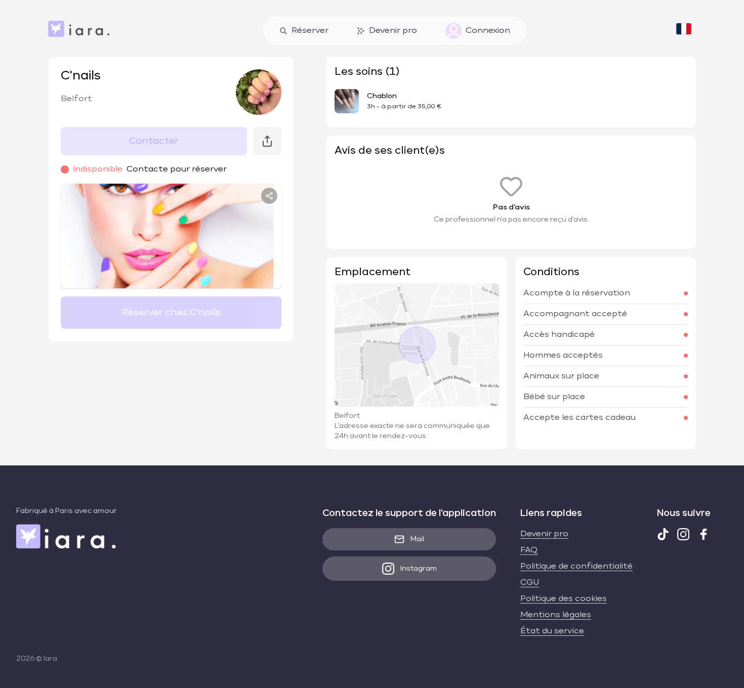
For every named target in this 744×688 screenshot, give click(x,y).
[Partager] (269, 196)
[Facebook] (703, 534)
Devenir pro (393, 31)
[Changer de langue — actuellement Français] (684, 31)
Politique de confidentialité (576, 567)
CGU (529, 583)
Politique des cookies (563, 599)
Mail (417, 539)
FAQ (529, 550)
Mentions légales (555, 615)
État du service (552, 631)
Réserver (310, 31)
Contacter (154, 141)
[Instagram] (683, 534)
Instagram (418, 568)
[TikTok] (663, 534)
